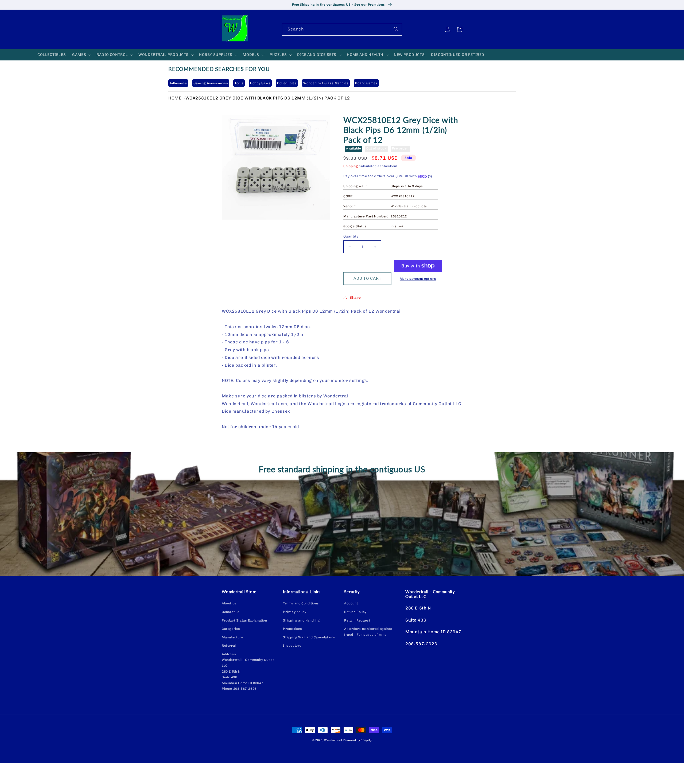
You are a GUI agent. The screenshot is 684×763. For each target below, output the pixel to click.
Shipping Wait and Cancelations (309, 637)
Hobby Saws (260, 83)
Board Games (366, 83)
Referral (229, 645)
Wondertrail (333, 740)
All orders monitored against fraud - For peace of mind (368, 632)
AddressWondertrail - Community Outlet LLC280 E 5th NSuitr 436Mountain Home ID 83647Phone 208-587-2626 (248, 671)
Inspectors (292, 645)
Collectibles (287, 83)
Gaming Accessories (210, 83)
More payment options (418, 279)
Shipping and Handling (301, 620)
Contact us (231, 612)
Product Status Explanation (244, 620)
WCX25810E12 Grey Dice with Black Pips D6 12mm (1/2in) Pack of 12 (267, 98)
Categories (231, 629)
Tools (239, 83)
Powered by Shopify (357, 740)
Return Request (357, 620)
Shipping (350, 166)
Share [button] (355, 297)
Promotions (292, 629)
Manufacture (232, 637)
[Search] (396, 29)
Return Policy (355, 612)
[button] (81, 54)
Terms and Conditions (301, 603)
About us (229, 603)
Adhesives (178, 83)
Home (174, 98)
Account (351, 603)
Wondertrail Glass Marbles (325, 83)
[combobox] (342, 29)
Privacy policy (294, 612)
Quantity (351, 236)
